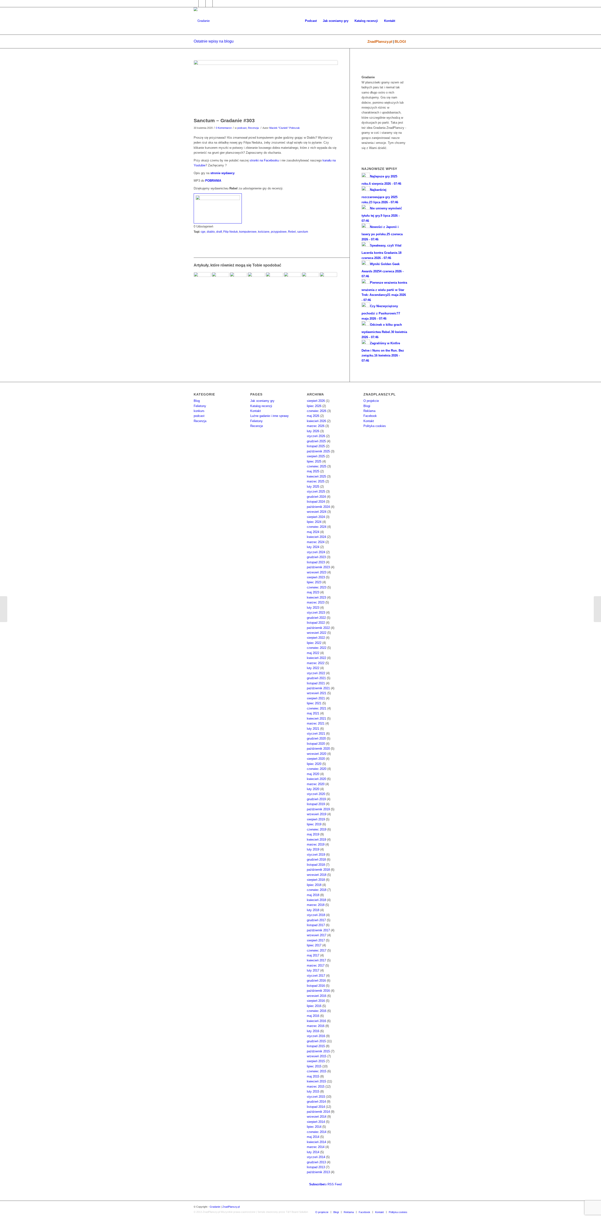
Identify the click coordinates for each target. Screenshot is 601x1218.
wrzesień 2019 (316, 814)
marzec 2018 (315, 905)
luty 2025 (313, 486)
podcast (242, 127)
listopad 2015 (316, 1046)
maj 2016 (313, 1016)
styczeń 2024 (316, 552)
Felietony (200, 406)
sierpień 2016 (316, 1001)
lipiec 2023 (314, 582)
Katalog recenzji (261, 406)
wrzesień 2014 (316, 1116)
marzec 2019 (315, 844)
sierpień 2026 (316, 401)
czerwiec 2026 (316, 411)
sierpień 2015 (316, 1061)
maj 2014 (313, 1137)
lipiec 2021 (314, 703)
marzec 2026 (315, 426)
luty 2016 (313, 1031)
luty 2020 (313, 789)
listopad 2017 (316, 925)
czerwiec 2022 (316, 648)
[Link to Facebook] (195, 3)
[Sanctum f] (266, 87)
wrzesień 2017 (316, 935)
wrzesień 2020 (316, 754)
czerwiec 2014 (316, 1132)
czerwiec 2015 (316, 1071)
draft (219, 231)
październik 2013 (318, 1172)
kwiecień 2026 (316, 421)
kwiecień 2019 (316, 839)
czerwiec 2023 (316, 587)
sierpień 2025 (316, 456)
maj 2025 (313, 471)
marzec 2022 (315, 663)
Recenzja (253, 127)
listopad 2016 (316, 985)
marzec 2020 (315, 784)
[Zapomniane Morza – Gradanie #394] (202, 281)
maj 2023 (313, 592)
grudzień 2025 (316, 441)
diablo (211, 231)
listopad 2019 (316, 804)
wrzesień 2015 (316, 1056)
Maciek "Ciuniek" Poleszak (284, 127)
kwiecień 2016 (316, 1021)
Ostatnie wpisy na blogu (214, 41)
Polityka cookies (374, 426)
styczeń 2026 (316, 436)
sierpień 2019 (316, 819)
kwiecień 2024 (316, 537)
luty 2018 (313, 910)
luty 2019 (313, 849)
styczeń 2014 (316, 1157)
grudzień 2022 (316, 617)
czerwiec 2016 (316, 1011)
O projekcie (371, 401)
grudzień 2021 (316, 678)
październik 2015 (318, 1051)
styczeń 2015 (316, 1096)
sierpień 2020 (316, 758)
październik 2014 (318, 1111)
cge (203, 231)
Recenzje (256, 426)
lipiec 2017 (314, 945)
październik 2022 (318, 628)
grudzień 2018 (316, 859)
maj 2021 (313, 713)
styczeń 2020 (316, 794)
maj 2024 (313, 532)
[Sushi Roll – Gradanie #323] (292, 281)
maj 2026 (313, 416)
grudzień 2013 (316, 1162)
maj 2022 (313, 653)
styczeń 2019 (316, 854)
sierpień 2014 (316, 1122)
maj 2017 (313, 955)
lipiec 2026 (314, 406)
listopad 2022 (316, 622)
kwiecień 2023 (316, 597)
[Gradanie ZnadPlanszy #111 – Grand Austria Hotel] (310, 281)
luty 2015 (313, 1091)
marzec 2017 (315, 965)
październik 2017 (318, 930)
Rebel (292, 231)
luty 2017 (313, 970)
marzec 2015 (315, 1086)
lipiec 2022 (314, 643)
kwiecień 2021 (316, 718)
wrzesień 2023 (316, 572)
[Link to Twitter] (202, 3)
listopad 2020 (316, 743)
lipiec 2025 (314, 461)
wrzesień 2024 (316, 511)
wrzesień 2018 (316, 875)
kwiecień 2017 (316, 960)
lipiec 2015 (314, 1066)
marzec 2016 (315, 1026)
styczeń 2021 (316, 733)
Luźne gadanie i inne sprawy (269, 416)
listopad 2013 (316, 1167)
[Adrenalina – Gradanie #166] (328, 281)
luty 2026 (313, 431)
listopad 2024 (316, 501)
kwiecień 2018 (316, 900)
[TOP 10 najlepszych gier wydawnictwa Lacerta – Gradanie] (3, 609)
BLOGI (400, 41)
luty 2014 (313, 1152)
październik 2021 (318, 688)
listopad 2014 (316, 1106)
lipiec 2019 (314, 824)
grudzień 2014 (316, 1101)
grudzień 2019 (316, 799)
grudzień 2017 (316, 920)
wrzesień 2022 (316, 632)
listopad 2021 (316, 683)
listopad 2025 (316, 446)
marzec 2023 (315, 602)
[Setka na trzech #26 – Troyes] (256, 281)
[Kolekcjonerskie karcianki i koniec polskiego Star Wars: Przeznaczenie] (274, 281)
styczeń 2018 (316, 915)
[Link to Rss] (216, 3)
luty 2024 (313, 547)
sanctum (302, 231)
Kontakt (255, 411)
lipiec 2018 (314, 885)
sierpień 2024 (316, 517)
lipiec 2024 (314, 522)
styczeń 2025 (316, 491)
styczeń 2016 (316, 1036)
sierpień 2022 (316, 637)
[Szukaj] (402, 21)
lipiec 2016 (314, 1006)
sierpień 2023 (316, 577)
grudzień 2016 (316, 980)
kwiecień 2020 (316, 779)
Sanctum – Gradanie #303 (224, 120)
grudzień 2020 (316, 738)
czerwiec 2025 (316, 466)
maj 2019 (313, 834)
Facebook (370, 416)
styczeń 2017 (316, 975)
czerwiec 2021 (316, 708)
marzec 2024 (315, 542)
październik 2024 (318, 507)
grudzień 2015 (316, 1041)
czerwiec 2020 (316, 769)
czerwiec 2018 (316, 890)
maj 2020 (313, 774)
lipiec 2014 (314, 1126)
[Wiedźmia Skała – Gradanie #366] (220, 281)
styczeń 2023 (316, 612)
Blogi (366, 406)
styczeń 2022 (316, 673)
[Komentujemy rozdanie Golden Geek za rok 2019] (597, 609)
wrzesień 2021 (316, 693)
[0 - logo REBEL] (218, 208)
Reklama (369, 411)
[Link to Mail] (209, 3)
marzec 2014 (315, 1147)
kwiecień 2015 (316, 1081)
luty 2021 (313, 728)
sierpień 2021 (316, 698)
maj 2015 (313, 1076)
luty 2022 (313, 668)
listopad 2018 (316, 864)
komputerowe (248, 231)
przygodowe (279, 231)
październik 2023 (318, 567)
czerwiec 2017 (316, 950)
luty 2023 (313, 607)
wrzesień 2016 (316, 996)
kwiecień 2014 (316, 1142)
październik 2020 (318, 748)
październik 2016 (318, 990)
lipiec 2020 (314, 764)
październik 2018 (318, 869)
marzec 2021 (315, 723)
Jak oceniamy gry (262, 401)
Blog (197, 401)
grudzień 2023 (316, 557)
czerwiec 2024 (316, 527)
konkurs (199, 411)
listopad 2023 (316, 562)
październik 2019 (318, 809)
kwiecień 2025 (316, 476)
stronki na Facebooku (264, 160)
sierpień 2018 (316, 879)
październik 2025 (318, 451)
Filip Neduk (230, 231)
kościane (264, 231)
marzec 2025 (315, 481)
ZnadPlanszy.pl (379, 41)
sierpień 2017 (316, 940)
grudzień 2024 (316, 496)
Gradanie (215, 1206)
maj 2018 (313, 895)
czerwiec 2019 (316, 829)
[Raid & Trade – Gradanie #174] (238, 281)
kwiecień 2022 (316, 658)
